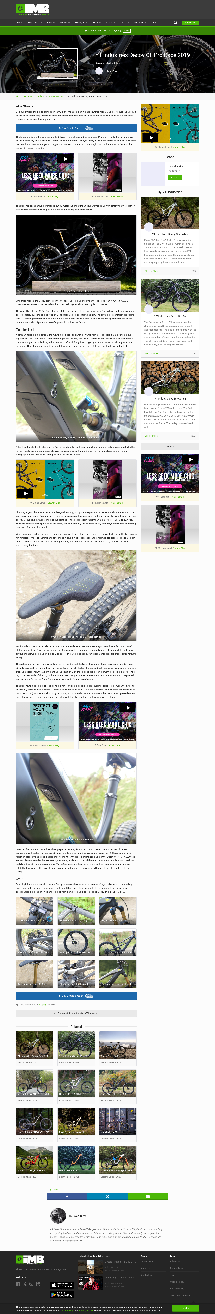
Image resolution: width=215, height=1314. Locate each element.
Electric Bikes (151, 271)
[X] (25, 1284)
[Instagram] (31, 1284)
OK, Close (186, 1308)
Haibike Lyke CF (109, 1132)
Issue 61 (43, 1004)
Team (173, 1274)
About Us (145, 1268)
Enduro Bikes (151, 435)
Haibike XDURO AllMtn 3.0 (72, 1094)
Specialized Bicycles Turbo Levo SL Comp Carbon (35, 1170)
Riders (123, 23)
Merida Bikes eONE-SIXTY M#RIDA (35, 1094)
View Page (175, 177)
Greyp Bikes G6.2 (109, 1056)
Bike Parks (138, 23)
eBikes (95, 23)
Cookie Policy (177, 1281)
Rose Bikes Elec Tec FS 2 (114, 1094)
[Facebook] (18, 1284)
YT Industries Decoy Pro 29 (73, 1056)
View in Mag (52, 196)
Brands (108, 23)
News (49, 23)
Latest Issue (33, 23)
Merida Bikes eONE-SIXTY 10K (33, 1132)
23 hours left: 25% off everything (108, 30)
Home (20, 23)
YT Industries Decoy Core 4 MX (33, 1056)
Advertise (175, 1261)
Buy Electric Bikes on (72, 128)
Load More (170, 446)
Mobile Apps (176, 1268)
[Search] (175, 22)
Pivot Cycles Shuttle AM (71, 1132)
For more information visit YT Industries (77, 1013)
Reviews (63, 23)
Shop (153, 23)
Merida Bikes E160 (68, 1170)
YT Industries (176, 166)
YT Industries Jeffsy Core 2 (170, 398)
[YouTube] (38, 1284)
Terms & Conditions (180, 1295)
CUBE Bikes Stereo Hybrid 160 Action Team (119, 1170)
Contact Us (146, 1274)
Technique (79, 23)
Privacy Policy (177, 1288)
